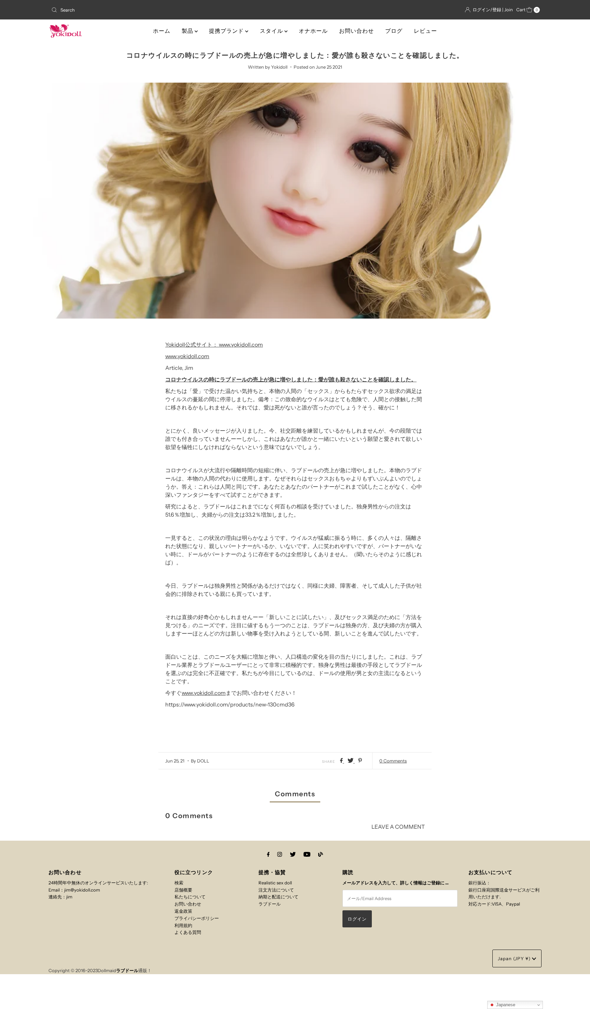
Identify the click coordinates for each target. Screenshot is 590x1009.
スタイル (272, 31)
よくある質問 (187, 932)
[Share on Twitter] (351, 760)
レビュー (425, 31)
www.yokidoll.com (241, 344)
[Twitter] (293, 854)
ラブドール (269, 904)
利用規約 (183, 925)
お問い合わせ (356, 31)
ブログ (394, 31)
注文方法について (276, 890)
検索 (178, 882)
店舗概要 (183, 890)
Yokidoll (175, 344)
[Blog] (320, 854)
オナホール (313, 31)
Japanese (505, 1004)
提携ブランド (227, 31)
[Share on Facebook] (342, 760)
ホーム (161, 31)
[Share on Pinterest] (360, 760)
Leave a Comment (398, 826)
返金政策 (183, 911)
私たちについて (190, 896)
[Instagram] (279, 854)
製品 (188, 31)
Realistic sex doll (275, 882)
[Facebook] (268, 854)
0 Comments (393, 760)
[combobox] (128, 10)
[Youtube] (307, 854)
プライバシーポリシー (196, 918)
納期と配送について (278, 896)
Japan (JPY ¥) (515, 958)
